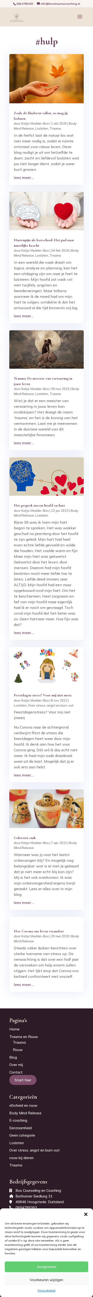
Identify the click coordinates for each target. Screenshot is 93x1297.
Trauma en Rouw (23, 1036)
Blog (13, 1057)
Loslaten (41, 128)
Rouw (18, 1050)
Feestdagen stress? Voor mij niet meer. (43, 695)
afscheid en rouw (23, 1105)
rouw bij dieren (21, 1158)
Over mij (16, 1064)
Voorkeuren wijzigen (46, 1280)
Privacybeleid (46, 1290)
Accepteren (46, 1267)
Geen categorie (22, 1135)
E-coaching (18, 1120)
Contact (16, 1072)
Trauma (55, 128)
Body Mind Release (25, 1113)
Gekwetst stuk (25, 837)
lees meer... (24, 177)
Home (14, 1029)
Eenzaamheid (20, 1128)
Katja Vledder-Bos (35, 123)
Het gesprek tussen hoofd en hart (39, 505)
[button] (85, 1214)
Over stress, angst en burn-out (50, 705)
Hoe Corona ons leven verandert (39, 931)
